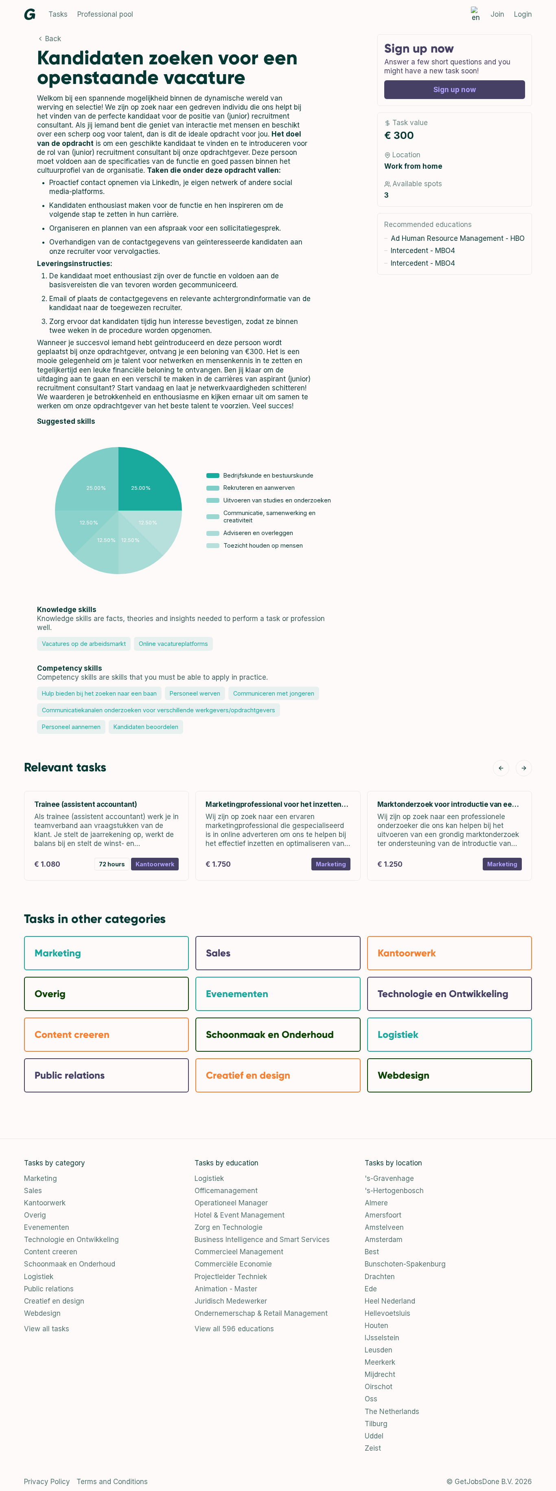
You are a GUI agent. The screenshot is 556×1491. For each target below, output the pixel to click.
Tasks (58, 14)
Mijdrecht (380, 1374)
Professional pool (105, 14)
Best (372, 1252)
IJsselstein (382, 1338)
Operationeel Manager (231, 1203)
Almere (376, 1203)
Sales (33, 1191)
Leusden (378, 1350)
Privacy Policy (47, 1482)
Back (53, 39)
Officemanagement (226, 1191)
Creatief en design (54, 1301)
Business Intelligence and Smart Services (262, 1240)
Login (523, 14)
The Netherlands (392, 1411)
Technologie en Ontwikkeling (71, 1240)
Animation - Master (226, 1289)
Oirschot (378, 1387)
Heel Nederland (390, 1301)
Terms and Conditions (112, 1482)
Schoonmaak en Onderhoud (69, 1264)
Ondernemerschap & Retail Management (261, 1313)
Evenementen (46, 1227)
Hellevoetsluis (387, 1313)
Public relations (49, 1289)
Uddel (374, 1436)
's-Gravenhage (389, 1178)
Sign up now (454, 90)
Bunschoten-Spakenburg (405, 1264)
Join (497, 14)
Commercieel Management (239, 1252)
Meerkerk (380, 1362)
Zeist (373, 1448)
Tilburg (376, 1424)
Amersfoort (383, 1215)
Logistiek (38, 1277)
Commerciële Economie (233, 1264)
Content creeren (50, 1252)
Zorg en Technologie (229, 1227)
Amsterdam (384, 1240)
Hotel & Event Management (240, 1215)
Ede (371, 1289)
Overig (35, 1215)
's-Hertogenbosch (394, 1191)
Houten (376, 1325)
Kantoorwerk (45, 1203)
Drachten (380, 1277)
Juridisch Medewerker (231, 1301)
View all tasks (46, 1329)
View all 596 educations (234, 1329)
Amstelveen (384, 1227)
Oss (371, 1399)
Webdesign (42, 1313)
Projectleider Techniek (231, 1277)
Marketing (40, 1178)
